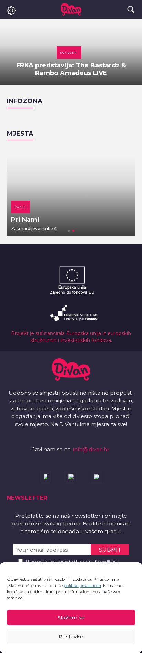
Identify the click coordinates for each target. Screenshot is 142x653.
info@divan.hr (91, 449)
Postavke (71, 636)
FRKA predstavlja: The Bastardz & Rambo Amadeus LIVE (71, 69)
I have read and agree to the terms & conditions (72, 561)
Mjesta (20, 133)
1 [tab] (69, 231)
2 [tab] (73, 231)
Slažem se (71, 617)
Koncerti (69, 52)
